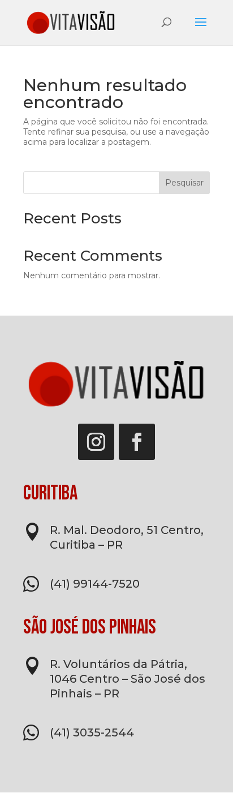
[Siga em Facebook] (137, 442)
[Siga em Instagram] (96, 442)
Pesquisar (184, 183)
